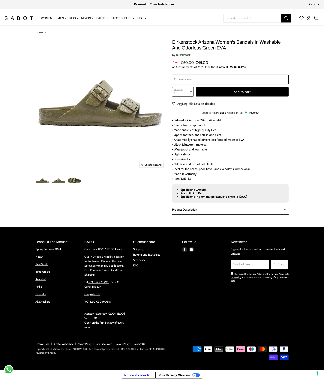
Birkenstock (183, 55)
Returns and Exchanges (146, 254)
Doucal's (40, 294)
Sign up (279, 264)
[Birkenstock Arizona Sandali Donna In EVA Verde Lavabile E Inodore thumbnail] (42, 180)
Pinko (38, 286)
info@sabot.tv (92, 294)
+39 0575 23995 (98, 282)
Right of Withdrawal (63, 343)
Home (39, 32)
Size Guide (139, 260)
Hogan (39, 256)
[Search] (286, 18)
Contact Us (139, 343)
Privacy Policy (255, 273)
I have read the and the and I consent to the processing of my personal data (260, 277)
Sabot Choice (121, 18)
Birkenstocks (42, 271)
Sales (101, 18)
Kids (72, 18)
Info (140, 18)
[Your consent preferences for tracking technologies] (317, 373)
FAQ (135, 265)
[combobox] (252, 18)
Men (61, 18)
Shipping (138, 249)
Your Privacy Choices (174, 375)
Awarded (40, 279)
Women (47, 18)
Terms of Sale (42, 343)
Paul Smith (41, 264)
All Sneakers (42, 301)
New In (86, 18)
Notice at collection (138, 375)
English (312, 4)
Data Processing (104, 343)
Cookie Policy (123, 343)
